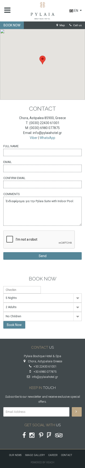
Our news (15, 455)
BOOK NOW (12, 25)
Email (7, 162)
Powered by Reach (42, 462)
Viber (34, 138)
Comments (11, 194)
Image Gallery (35, 455)
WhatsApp (47, 138)
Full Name (11, 146)
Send (43, 256)
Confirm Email (14, 178)
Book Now (14, 325)
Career (53, 455)
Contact (66, 455)
